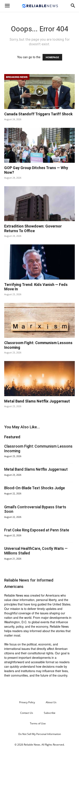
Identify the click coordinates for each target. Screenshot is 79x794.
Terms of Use (38, 723)
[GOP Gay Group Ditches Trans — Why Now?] (39, 145)
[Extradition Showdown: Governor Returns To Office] (39, 203)
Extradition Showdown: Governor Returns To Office (33, 228)
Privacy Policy (27, 702)
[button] (7, 5)
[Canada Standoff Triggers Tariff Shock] (39, 91)
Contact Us (26, 713)
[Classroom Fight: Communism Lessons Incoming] (39, 320)
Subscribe (49, 713)
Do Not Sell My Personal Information (39, 734)
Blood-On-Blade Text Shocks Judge (34, 488)
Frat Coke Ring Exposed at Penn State (36, 530)
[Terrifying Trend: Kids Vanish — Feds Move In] (39, 261)
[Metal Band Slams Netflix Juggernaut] (39, 378)
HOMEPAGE (52, 57)
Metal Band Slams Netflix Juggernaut (37, 401)
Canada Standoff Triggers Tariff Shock (38, 114)
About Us (51, 702)
